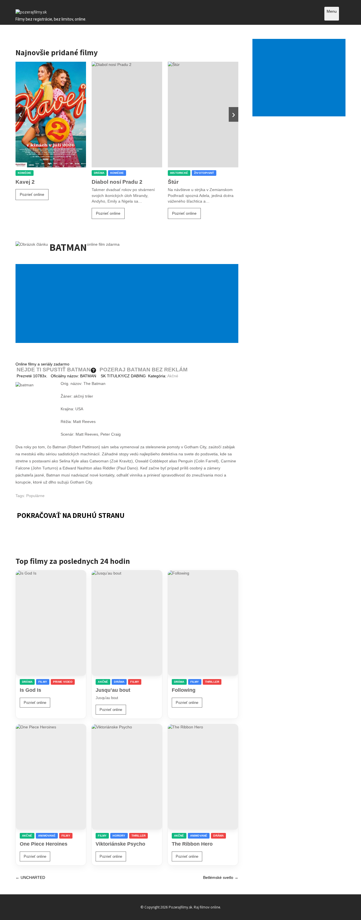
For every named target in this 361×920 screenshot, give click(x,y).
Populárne (35, 495)
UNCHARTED (30, 877)
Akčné (172, 376)
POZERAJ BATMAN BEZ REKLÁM (144, 370)
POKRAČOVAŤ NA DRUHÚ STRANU (71, 515)
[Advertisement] (128, 304)
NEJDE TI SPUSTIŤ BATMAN (54, 370)
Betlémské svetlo (220, 877)
